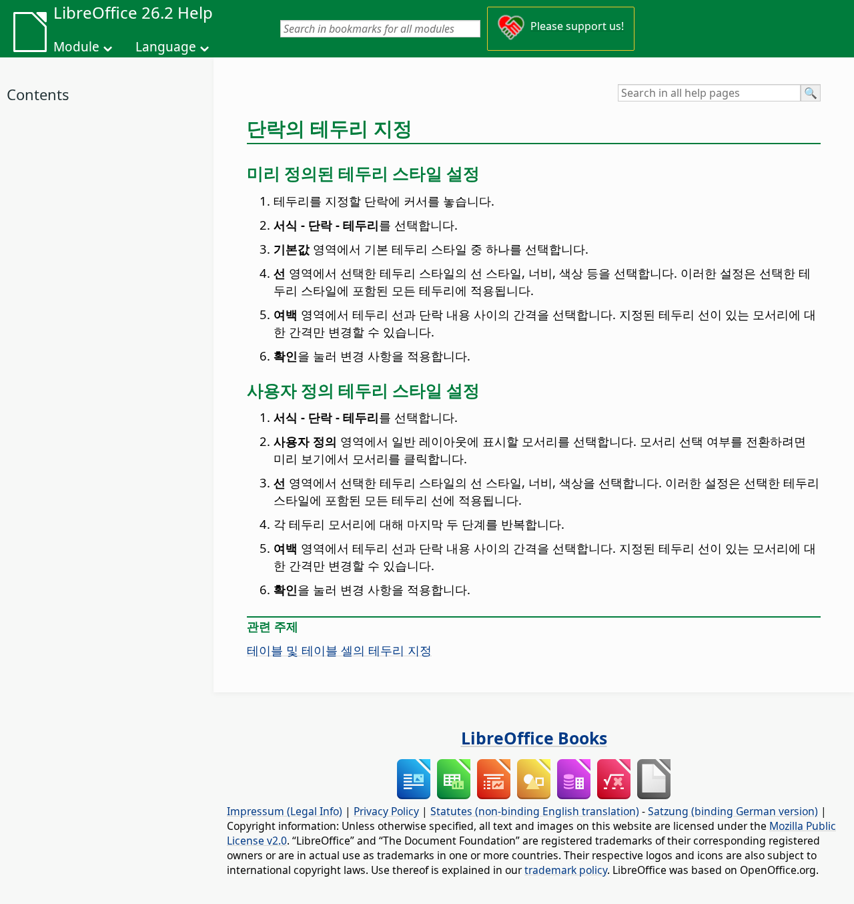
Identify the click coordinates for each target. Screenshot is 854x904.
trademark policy (565, 870)
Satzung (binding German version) (733, 811)
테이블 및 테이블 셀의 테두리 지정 (339, 650)
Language (165, 46)
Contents (38, 94)
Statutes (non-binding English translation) (534, 811)
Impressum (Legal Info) (284, 811)
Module (76, 46)
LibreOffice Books (534, 737)
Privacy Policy (386, 811)
